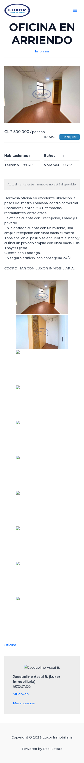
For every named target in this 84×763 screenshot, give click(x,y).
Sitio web (21, 694)
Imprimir (42, 51)
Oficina (10, 645)
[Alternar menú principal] (75, 10)
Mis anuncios (24, 703)
